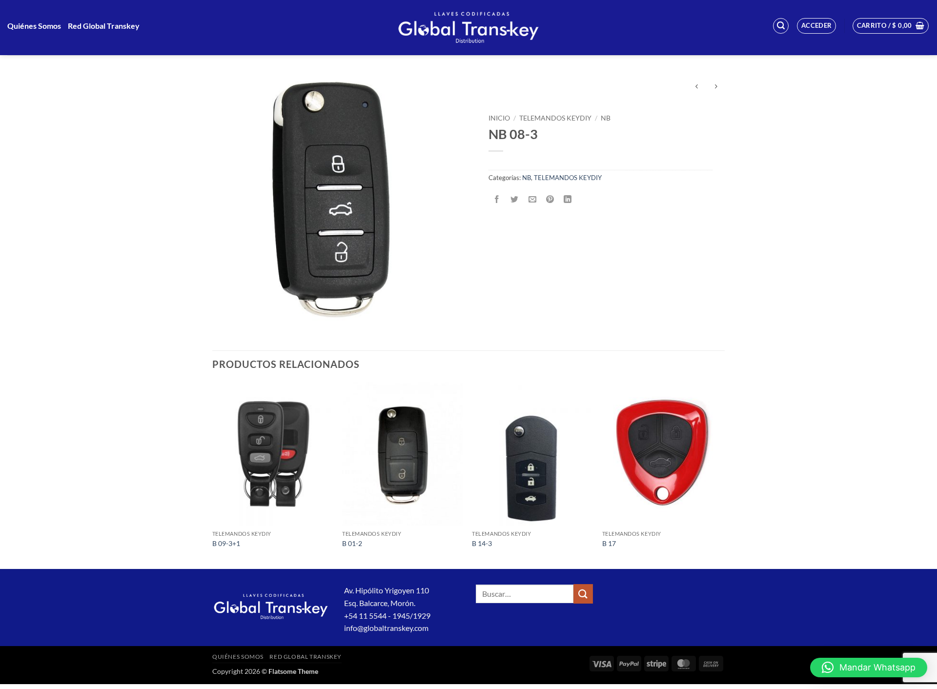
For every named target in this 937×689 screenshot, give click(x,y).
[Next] (721, 474)
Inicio (499, 118)
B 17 (609, 543)
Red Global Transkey (104, 25)
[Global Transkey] (468, 27)
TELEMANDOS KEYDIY (555, 118)
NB (606, 118)
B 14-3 (482, 543)
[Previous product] (715, 87)
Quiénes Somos (34, 25)
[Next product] (696, 87)
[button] (781, 26)
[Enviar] (583, 593)
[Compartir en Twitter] (515, 199)
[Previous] (212, 474)
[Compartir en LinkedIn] (568, 199)
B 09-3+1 (226, 543)
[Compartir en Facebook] (497, 199)
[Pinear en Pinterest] (550, 199)
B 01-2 (352, 543)
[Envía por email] (532, 199)
